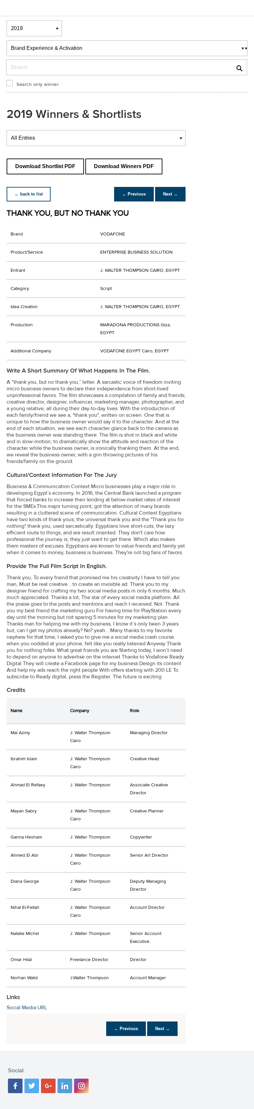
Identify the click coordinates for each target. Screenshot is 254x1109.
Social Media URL (27, 1007)
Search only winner (38, 85)
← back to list (29, 194)
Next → (170, 194)
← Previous (134, 194)
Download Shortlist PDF (45, 166)
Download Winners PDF (124, 166)
